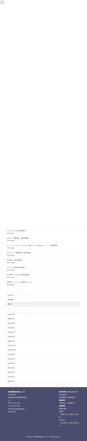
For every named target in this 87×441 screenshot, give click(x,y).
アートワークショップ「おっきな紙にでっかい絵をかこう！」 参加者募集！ (33, 245)
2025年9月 (11, 354)
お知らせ (11, 295)
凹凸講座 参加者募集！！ (16, 260)
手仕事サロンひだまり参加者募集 (18, 275)
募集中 (10, 304)
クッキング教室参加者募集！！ (17, 267)
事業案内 (11, 299)
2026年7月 (11, 319)
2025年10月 (12, 350)
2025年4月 (11, 372)
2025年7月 (11, 363)
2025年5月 (11, 368)
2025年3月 (11, 377)
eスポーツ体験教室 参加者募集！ (18, 238)
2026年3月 (11, 332)
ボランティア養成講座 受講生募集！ (19, 253)
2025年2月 (11, 381)
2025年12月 (12, 345)
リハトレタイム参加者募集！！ (17, 231)
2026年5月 (11, 323)
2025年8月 (11, 359)
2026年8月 (11, 314)
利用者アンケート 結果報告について (19, 282)
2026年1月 (11, 341)
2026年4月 (11, 328)
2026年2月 (11, 336)
